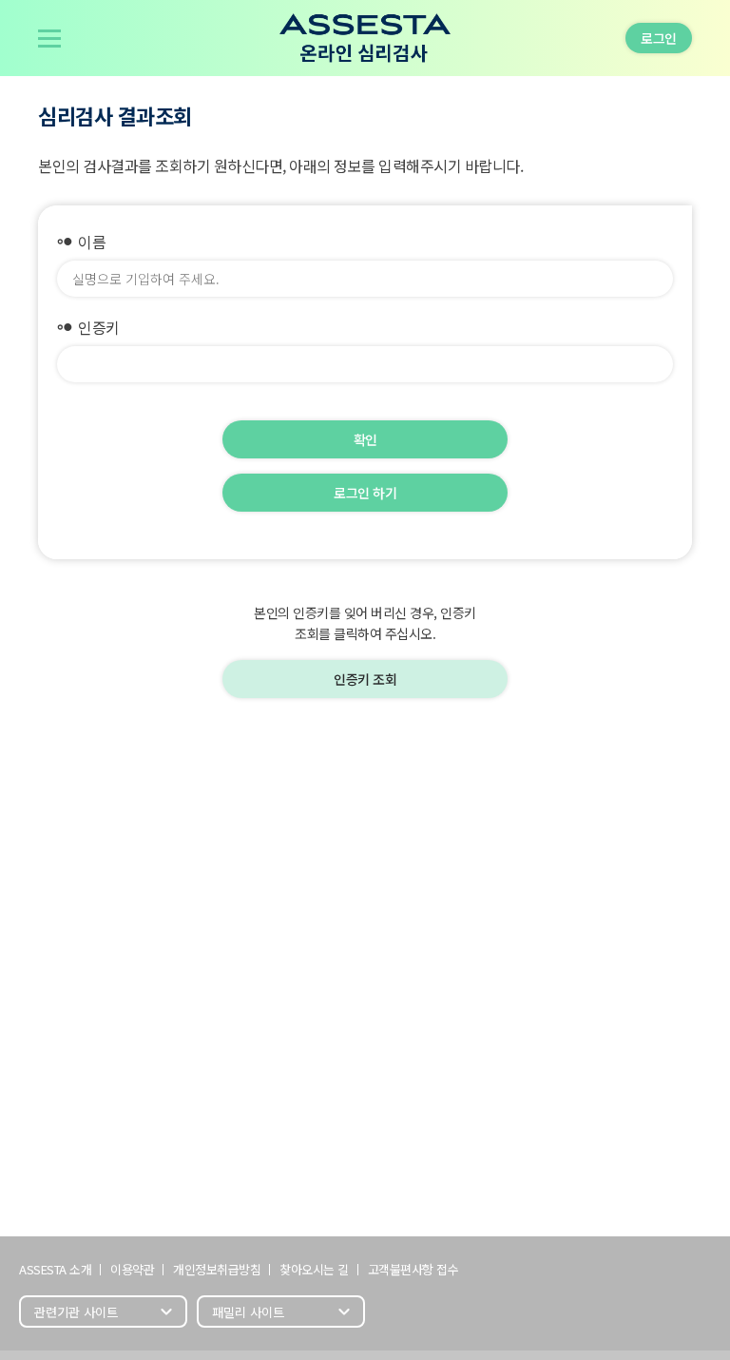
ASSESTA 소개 (55, 1269)
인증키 (88, 327)
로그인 (659, 38)
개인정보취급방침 (216, 1269)
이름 (81, 241)
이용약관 (132, 1269)
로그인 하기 (365, 492)
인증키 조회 (365, 679)
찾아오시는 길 (314, 1269)
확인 (365, 439)
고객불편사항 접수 (413, 1269)
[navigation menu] (49, 38)
